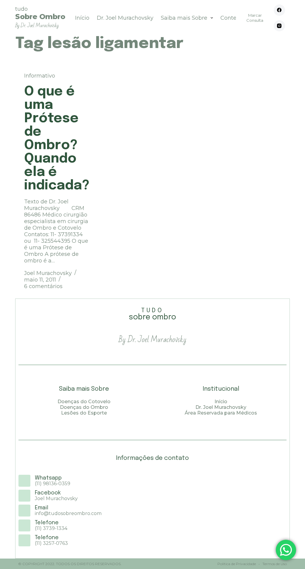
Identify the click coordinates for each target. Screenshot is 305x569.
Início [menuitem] (82, 18)
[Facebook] (279, 10)
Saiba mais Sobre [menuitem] (184, 18)
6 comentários (43, 286)
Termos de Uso (274, 564)
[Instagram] (279, 26)
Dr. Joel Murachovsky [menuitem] (125, 18)
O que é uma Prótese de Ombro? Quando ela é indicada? (56, 138)
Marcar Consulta (254, 18)
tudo (40, 17)
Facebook (48, 493)
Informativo (39, 75)
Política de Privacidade (236, 564)
